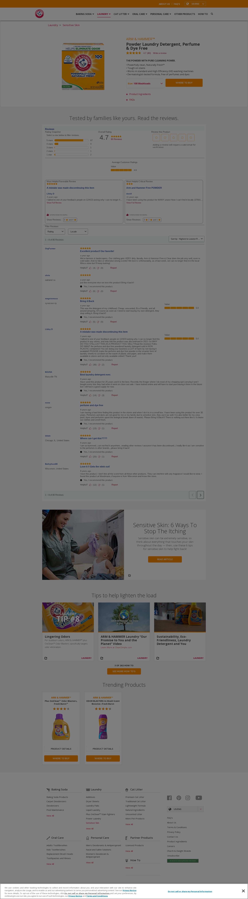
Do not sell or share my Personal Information (190, 891)
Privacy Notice (129, 890)
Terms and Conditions (97, 896)
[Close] (243, 891)
